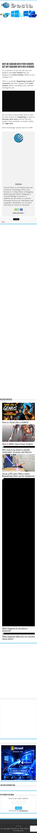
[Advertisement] (18, 40)
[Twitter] (20, 826)
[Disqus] (18, 672)
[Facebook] (18, 826)
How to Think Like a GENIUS (15, 422)
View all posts (18, 213)
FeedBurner (23, 811)
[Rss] (16, 826)
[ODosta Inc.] (18, 4)
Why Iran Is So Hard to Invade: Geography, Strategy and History (17, 451)
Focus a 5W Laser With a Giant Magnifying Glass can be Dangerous (18, 475)
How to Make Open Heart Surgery (17, 444)
